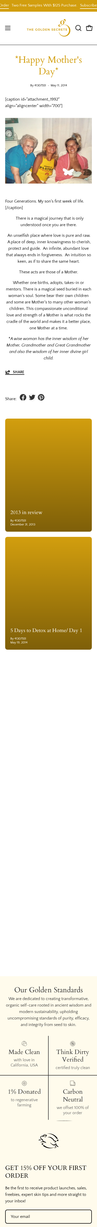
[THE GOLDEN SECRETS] (49, 28)
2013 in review (26, 512)
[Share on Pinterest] (41, 397)
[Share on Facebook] (23, 397)
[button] (77, 28)
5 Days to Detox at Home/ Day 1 (46, 630)
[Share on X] (32, 397)
